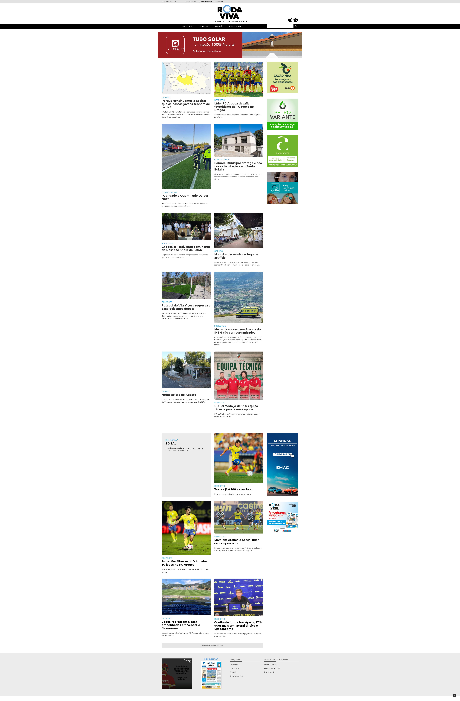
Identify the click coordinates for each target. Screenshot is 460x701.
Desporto (204, 26)
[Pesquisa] (295, 26)
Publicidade (218, 2)
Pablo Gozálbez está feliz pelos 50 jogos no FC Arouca (184, 563)
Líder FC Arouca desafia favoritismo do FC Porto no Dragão (234, 107)
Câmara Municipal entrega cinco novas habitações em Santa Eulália (238, 166)
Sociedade (187, 26)
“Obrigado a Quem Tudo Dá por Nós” (185, 197)
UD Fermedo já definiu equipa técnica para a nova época (236, 407)
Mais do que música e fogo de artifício (236, 256)
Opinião (219, 26)
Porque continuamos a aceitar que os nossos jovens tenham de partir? (186, 104)
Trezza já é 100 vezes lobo (233, 489)
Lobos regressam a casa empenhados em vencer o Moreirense (181, 625)
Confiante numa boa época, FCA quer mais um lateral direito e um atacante (238, 626)
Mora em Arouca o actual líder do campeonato (236, 541)
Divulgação (171, 440)
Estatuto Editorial (205, 2)
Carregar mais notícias (212, 645)
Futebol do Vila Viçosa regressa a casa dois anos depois (186, 307)
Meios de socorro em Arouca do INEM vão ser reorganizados (237, 331)
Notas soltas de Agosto (179, 394)
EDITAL (170, 443)
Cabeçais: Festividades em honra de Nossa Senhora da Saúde (186, 248)
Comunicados (236, 26)
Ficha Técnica (191, 2)
